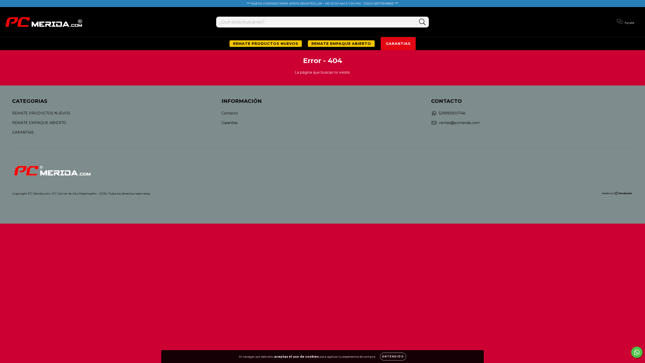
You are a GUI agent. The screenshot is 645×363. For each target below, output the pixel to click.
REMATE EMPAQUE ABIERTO (341, 43)
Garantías (229, 122)
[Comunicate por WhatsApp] (636, 352)
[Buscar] (422, 22)
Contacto (229, 113)
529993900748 (452, 113)
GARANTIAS (398, 43)
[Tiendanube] (617, 194)
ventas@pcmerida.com (459, 122)
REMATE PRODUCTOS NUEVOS (265, 43)
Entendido (393, 356)
